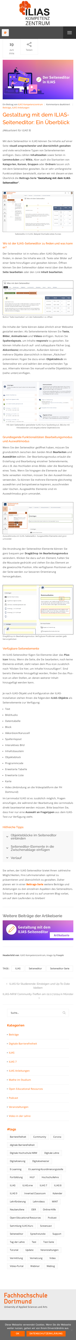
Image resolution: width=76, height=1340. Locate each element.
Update (29, 1249)
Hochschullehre (50, 1177)
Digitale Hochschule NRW (23, 1152)
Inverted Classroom (35, 1193)
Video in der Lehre (20, 1116)
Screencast (46, 1225)
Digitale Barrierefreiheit (23, 1043)
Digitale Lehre (51, 1152)
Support (56, 1233)
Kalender (57, 1193)
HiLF (32, 1177)
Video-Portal (16, 1266)
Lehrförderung (18, 1201)
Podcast (13, 1097)
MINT (55, 1201)
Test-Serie (48, 1242)
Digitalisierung (17, 1161)
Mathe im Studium (20, 1079)
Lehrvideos (39, 1201)
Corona (57, 1136)
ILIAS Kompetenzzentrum (30, 104)
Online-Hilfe (49, 1209)
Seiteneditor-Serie (59, 968)
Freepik (60, 955)
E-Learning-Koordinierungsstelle (45, 1169)
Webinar (34, 1266)
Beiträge (7, 107)
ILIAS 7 (13, 1061)
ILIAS (18, 968)
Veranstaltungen (18, 1107)
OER (33, 1209)
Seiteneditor (35, 968)
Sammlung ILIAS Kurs (21, 1225)
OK (17, 1333)
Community (39, 1136)
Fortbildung (16, 1177)
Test (34, 1242)
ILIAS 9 (13, 1193)
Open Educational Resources (26, 1088)
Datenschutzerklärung (46, 1333)
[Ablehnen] (71, 1330)
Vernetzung (36, 1258)
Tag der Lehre (17, 1242)
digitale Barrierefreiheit (22, 1144)
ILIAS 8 (57, 1185)
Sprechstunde (37, 1233)
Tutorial (14, 1249)
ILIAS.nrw (27, 1185)
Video (52, 1258)
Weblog (51, 1266)
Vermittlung (16, 1258)
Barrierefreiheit (18, 1136)
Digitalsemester (40, 1161)
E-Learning (15, 1169)
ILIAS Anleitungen (20, 107)
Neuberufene (17, 1209)
